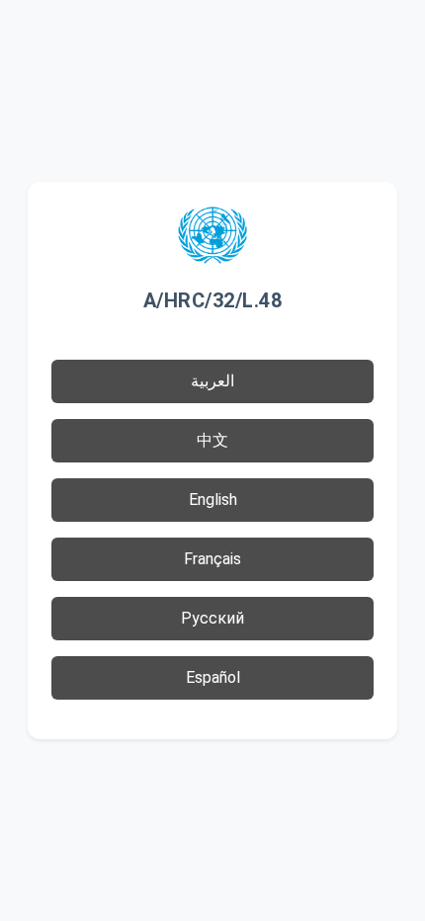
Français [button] (212, 558)
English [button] (213, 499)
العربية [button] (212, 381)
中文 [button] (212, 440)
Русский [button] (212, 618)
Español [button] (213, 677)
